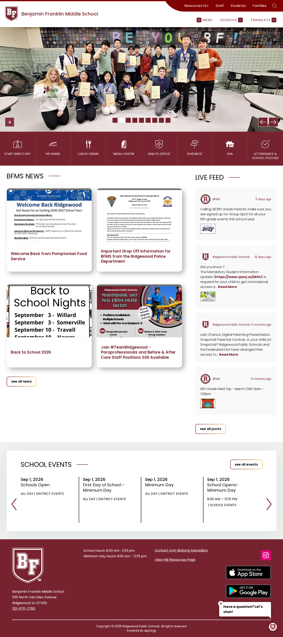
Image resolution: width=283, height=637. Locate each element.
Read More (227, 286)
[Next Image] (273, 122)
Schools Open (36, 485)
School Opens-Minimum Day (222, 487)
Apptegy (150, 631)
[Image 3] (128, 120)
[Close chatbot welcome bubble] (220, 603)
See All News (21, 381)
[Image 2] (121, 120)
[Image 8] (161, 120)
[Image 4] (134, 120)
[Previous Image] (263, 122)
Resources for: (196, 5)
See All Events (246, 464)
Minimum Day (160, 485)
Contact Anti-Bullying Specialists (181, 550)
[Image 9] (168, 120)
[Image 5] (141, 120)
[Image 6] (148, 120)
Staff (220, 5)
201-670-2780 (23, 608)
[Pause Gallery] (9, 122)
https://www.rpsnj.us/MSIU (238, 277)
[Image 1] (114, 120)
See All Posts (210, 428)
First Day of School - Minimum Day (104, 487)
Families (259, 5)
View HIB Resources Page (175, 559)
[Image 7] (154, 120)
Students (238, 5)
